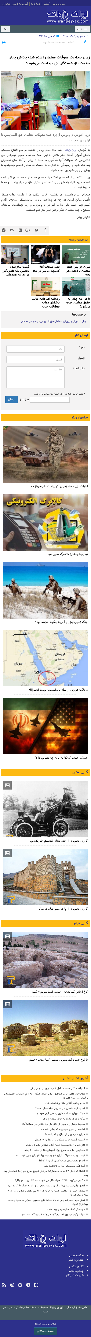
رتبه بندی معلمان (29, 321)
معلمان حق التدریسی (51, 321)
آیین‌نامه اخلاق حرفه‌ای (15, 4)
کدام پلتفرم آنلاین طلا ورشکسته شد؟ (64, 1103)
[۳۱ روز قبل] (45, 726)
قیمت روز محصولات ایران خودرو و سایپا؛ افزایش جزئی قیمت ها (50, 1155)
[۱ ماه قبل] (45, 658)
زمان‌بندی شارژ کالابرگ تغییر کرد (68, 554)
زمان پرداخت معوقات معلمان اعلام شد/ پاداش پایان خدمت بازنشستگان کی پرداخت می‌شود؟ (49, 60)
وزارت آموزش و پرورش (74, 321)
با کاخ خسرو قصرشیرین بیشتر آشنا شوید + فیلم (58, 1059)
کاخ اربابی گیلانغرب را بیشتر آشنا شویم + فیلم (60, 991)
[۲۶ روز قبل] (45, 590)
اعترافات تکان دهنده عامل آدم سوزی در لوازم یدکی (57, 1088)
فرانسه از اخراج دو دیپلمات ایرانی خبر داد (63, 1129)
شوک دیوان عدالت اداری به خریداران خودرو (61, 1113)
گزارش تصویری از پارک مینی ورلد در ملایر (63, 908)
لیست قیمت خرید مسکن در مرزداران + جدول (60, 1139)
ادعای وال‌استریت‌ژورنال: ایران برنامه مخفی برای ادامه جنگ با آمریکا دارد (46, 1185)
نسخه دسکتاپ (46, 1331)
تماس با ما (59, 4)
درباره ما (35, 4)
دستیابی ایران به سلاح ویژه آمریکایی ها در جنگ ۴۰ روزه (55, 1150)
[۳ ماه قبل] (76, 254)
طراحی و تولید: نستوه (45, 1324)
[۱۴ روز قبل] (45, 454)
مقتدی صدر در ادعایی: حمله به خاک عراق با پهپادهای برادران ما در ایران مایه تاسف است (48, 1193)
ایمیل (81, 358)
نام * (82, 347)
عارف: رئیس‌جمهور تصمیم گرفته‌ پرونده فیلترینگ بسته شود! (52, 1214)
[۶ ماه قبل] (15, 254)
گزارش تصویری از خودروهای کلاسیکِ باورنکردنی (59, 840)
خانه (80, 29)
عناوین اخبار (76, 1260)
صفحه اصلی (76, 1255)
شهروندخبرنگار (75, 1275)
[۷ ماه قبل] (76, 286)
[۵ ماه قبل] (45, 254)
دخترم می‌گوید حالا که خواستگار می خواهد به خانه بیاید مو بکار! (50, 1180)
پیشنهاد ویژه (80, 417)
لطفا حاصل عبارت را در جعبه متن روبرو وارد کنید (59, 394)
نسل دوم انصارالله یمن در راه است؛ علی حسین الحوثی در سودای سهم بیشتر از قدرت (48, 1202)
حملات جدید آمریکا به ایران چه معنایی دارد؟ (61, 757)
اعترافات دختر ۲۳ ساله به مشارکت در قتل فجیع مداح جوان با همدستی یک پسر (45, 1173)
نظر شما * (79, 368)
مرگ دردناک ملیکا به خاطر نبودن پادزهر (64, 1119)
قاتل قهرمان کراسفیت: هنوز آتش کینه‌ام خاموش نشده (55, 1145)
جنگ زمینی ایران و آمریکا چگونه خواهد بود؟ (61, 622)
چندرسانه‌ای (76, 1271)
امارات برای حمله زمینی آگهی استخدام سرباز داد (59, 486)
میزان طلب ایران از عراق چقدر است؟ (65, 1134)
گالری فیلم (81, 923)
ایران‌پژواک (68, 15)
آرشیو (46, 4)
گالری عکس (80, 772)
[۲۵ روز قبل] (45, 522)
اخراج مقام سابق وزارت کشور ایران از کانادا (62, 1160)
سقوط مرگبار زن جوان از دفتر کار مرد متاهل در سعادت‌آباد (53, 1124)
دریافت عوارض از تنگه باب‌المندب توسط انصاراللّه (58, 689)
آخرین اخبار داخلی (75, 1078)
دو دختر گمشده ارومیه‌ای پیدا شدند (65, 1209)
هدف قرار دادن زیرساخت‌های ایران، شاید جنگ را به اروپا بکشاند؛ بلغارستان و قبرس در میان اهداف (46, 1096)
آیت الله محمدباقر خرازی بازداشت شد (64, 1166)
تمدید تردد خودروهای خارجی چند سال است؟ (60, 1108)
